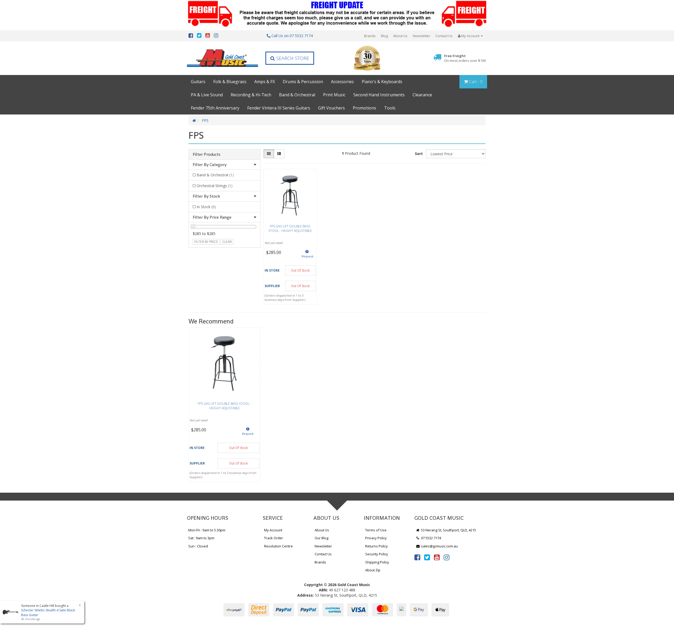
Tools (389, 108)
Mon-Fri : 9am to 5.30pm (206, 530)
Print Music (334, 95)
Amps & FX (264, 81)
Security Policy (376, 554)
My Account (273, 530)
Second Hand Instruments (379, 95)
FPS (205, 120)
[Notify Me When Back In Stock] (307, 255)
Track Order (273, 538)
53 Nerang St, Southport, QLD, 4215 (448, 530)
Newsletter (421, 35)
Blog (384, 35)
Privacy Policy (376, 538)
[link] (417, 557)
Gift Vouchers (331, 108)
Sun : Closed (198, 546)
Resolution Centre (278, 546)
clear (227, 241)
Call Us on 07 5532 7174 (291, 35)
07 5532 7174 (430, 538)
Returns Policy (376, 546)
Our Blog (321, 538)
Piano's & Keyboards (382, 81)
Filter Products (206, 154)
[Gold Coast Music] (222, 58)
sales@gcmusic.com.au (439, 546)
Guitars (198, 81)
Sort (419, 153)
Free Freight (465, 58)
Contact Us (444, 35)
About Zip (372, 570)
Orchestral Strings (214, 185)
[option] (224, 406)
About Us (400, 35)
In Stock (206, 206)
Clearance (422, 95)
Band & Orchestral (297, 95)
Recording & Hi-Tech (251, 95)
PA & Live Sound (207, 95)
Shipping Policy (377, 562)
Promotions (364, 108)
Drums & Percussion (303, 81)
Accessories (342, 81)
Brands (370, 35)
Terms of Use (375, 530)
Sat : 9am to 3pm (201, 538)
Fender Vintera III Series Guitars (278, 108)
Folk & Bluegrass (229, 81)
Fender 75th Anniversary (215, 108)
